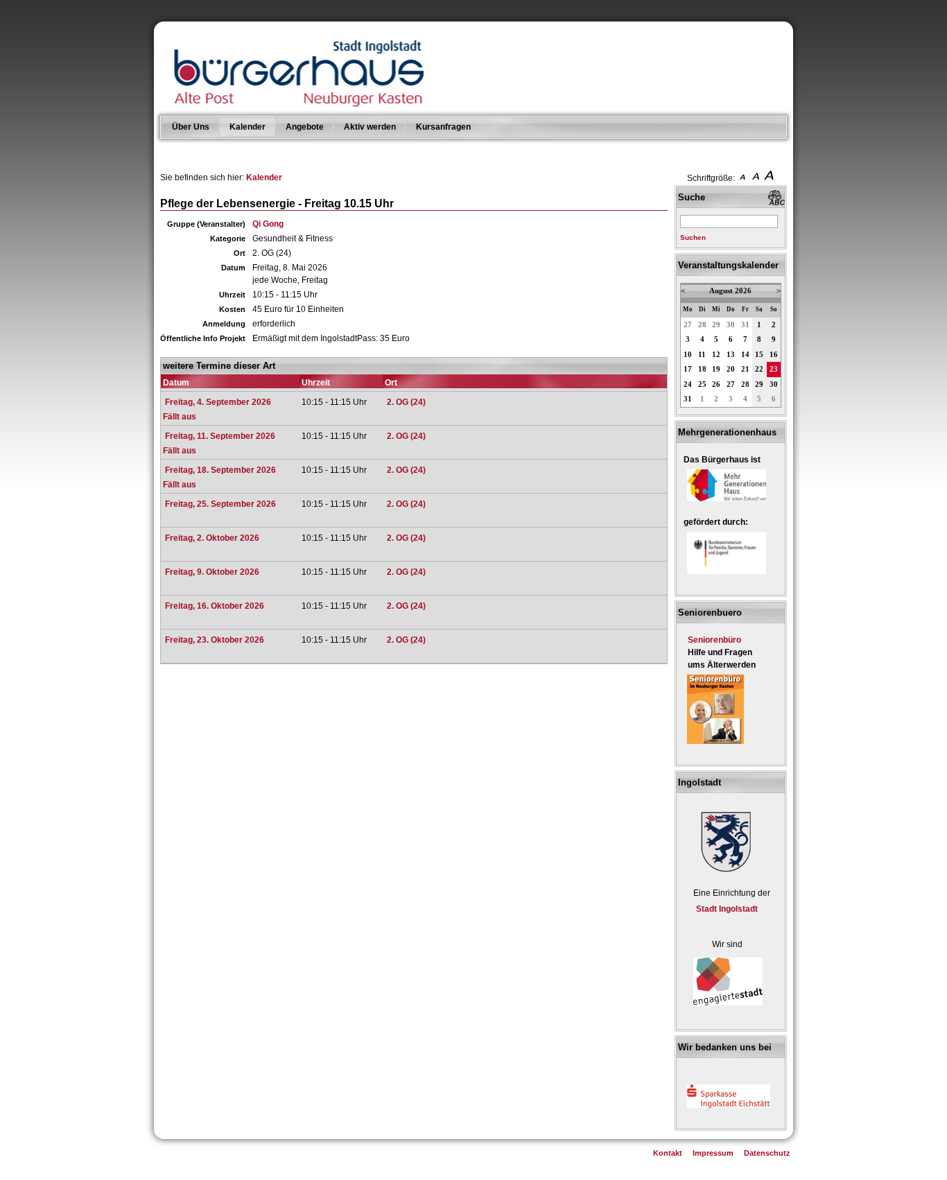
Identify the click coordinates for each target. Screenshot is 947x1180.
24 (688, 384)
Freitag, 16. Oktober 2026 (214, 606)
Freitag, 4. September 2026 (218, 402)
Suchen (693, 237)
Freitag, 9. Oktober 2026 (212, 572)
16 (774, 354)
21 (745, 369)
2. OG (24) (406, 402)
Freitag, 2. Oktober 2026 (212, 538)
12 (716, 354)
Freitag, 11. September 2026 (220, 436)
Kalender (247, 127)
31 (745, 325)
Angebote (305, 127)
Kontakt (667, 1153)
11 (702, 354)
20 (731, 369)
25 (702, 384)
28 (702, 325)
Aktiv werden (370, 127)
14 (745, 354)
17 (688, 369)
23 (774, 369)
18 (702, 369)
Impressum (713, 1153)
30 (731, 325)
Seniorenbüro (714, 640)
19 (716, 369)
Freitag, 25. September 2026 (220, 504)
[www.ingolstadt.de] (724, 873)
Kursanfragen (443, 127)
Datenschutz (767, 1153)
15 (759, 354)
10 (688, 354)
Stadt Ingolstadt (727, 909)
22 (759, 369)
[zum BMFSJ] (727, 575)
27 (688, 325)
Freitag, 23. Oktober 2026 (214, 640)
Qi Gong (268, 224)
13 (731, 354)
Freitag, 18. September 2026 (220, 470)
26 (716, 384)
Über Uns (190, 127)
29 (716, 325)
